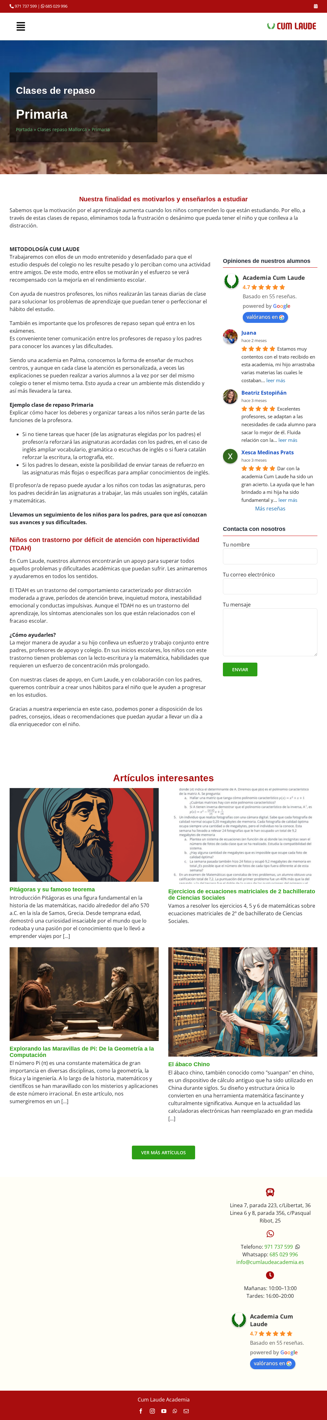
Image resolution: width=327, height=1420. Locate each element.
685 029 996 (55, 6)
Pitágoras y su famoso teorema (52, 889)
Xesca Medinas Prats (267, 452)
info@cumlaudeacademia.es (270, 1262)
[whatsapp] (175, 1411)
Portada (24, 129)
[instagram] (152, 1411)
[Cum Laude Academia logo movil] (291, 24)
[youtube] (163, 1411)
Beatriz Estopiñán (264, 392)
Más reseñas (270, 508)
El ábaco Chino (189, 1064)
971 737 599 (25, 6)
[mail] (186, 1411)
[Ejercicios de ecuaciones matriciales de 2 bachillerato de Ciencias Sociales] (242, 836)
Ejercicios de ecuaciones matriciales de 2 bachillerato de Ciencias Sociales (241, 894)
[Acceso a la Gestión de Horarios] (315, 6)
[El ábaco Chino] (242, 1002)
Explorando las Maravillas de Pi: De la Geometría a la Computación (82, 1051)
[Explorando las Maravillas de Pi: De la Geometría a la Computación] (84, 994)
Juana (248, 332)
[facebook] (140, 1411)
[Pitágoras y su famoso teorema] (84, 835)
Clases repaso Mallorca (62, 129)
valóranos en (262, 316)
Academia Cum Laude (274, 277)
